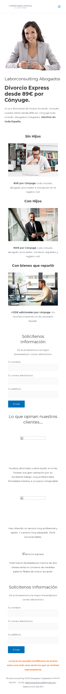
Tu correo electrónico (20, 375)
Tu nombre (14, 362)
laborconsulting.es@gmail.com (40, 682)
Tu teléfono (14, 389)
